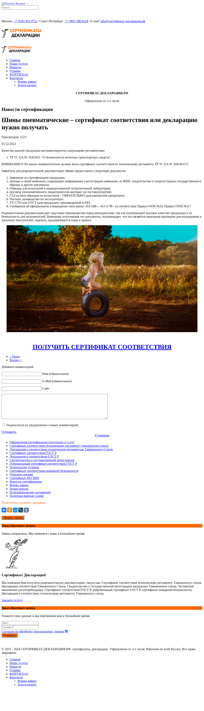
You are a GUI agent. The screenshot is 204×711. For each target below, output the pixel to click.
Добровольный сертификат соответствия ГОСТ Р (43, 463)
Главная (15, 60)
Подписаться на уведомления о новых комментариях (42, 425)
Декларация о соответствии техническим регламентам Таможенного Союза (61, 449)
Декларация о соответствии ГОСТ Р (34, 456)
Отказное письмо (21, 474)
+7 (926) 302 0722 (25, 21)
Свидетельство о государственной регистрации (42, 460)
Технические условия (24, 467)
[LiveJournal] (20, 510)
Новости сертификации (26, 481)
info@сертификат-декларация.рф (122, 21)
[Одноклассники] (9, 510)
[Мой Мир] (15, 510)
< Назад (15, 356)
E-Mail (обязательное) (57, 381)
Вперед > (16, 360)
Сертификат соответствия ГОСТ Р (33, 453)
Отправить (9, 432)
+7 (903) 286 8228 (76, 21)
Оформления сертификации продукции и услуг (42, 442)
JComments (102, 435)
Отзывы (15, 71)
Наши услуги (19, 63)
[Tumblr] (26, 510)
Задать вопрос (27, 85)
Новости (15, 67)
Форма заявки (27, 81)
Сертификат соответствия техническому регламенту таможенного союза (59, 445)
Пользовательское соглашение (30, 492)
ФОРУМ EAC (19, 74)
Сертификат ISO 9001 (24, 478)
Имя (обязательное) (55, 373)
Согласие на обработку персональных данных (33, 631)
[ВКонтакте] (4, 510)
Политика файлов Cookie (27, 496)
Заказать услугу (12, 600)
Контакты (16, 78)
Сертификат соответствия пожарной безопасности (44, 470)
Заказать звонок (13, 517)
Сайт (45, 388)
